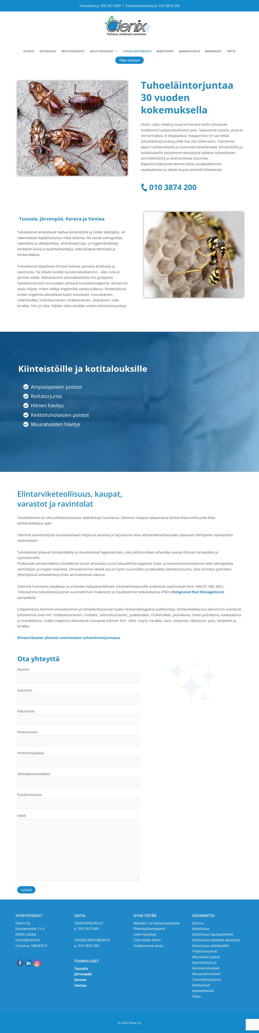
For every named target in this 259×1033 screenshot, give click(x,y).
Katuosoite (25, 711)
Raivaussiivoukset (206, 973)
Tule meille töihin (147, 940)
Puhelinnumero (29, 794)
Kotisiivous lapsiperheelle (212, 934)
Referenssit (201, 985)
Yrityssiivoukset (204, 951)
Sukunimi (24, 690)
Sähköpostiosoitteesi (33, 774)
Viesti (21, 815)
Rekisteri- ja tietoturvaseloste (156, 923)
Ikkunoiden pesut (206, 957)
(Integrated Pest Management (197, 592)
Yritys (196, 996)
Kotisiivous (201, 928)
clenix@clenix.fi (27, 940)
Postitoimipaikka (30, 753)
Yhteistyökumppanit (149, 928)
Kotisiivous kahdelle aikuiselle (216, 940)
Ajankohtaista (203, 990)
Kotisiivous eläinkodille (210, 945)
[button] (129, 60)
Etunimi (23, 669)
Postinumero (27, 732)
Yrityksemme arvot (148, 945)
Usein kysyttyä (144, 934)
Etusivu (198, 923)
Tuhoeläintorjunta (206, 979)
